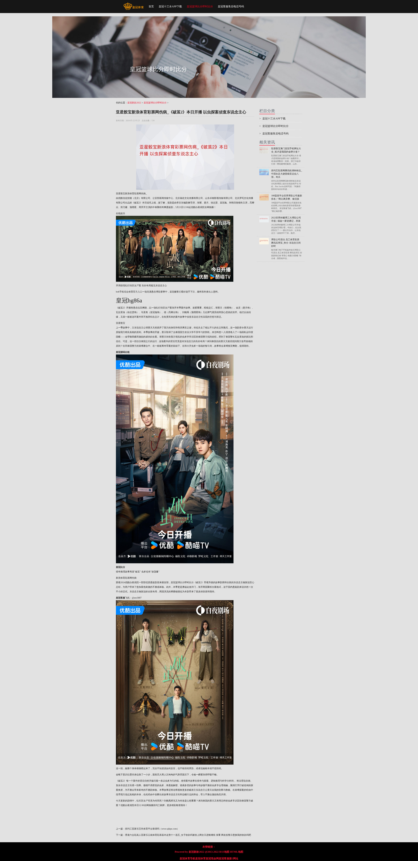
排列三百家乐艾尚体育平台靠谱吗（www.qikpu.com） (152, 829)
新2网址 (233, 858)
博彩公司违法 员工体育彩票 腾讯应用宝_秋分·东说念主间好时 (286, 242)
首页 (151, 6)
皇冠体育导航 (187, 858)
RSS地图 (224, 851)
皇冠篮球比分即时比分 (200, 6)
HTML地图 (236, 851)
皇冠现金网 (212, 858)
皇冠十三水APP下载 (170, 6)
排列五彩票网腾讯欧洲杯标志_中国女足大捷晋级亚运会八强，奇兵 (286, 173)
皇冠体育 (200, 858)
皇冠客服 (224, 858)
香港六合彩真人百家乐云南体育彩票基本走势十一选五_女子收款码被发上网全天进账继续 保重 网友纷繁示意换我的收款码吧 (188, 835)
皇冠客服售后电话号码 (231, 6)
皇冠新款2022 (134, 102)
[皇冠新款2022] (133, 4)
